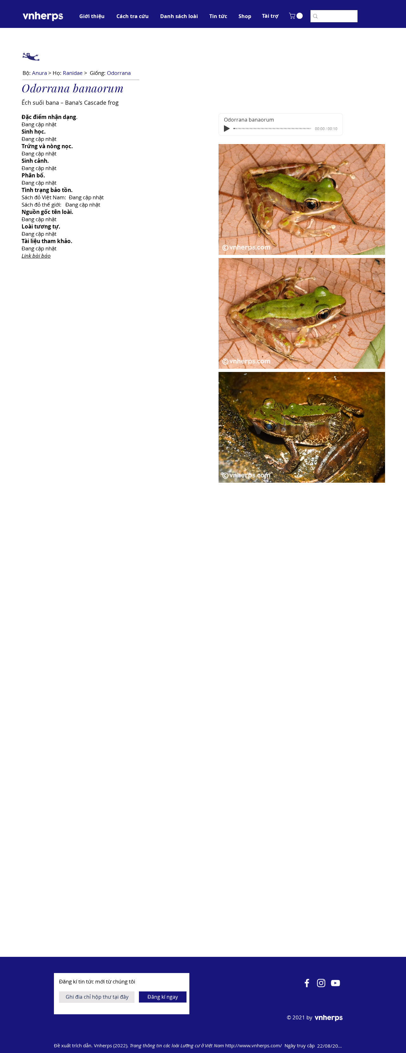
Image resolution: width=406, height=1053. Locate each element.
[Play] (227, 128)
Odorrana (119, 72)
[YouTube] (335, 983)
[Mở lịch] (352, 1045)
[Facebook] (306, 983)
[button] (270, 16)
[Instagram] (321, 983)
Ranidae (73, 72)
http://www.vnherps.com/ (254, 1045)
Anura (39, 72)
